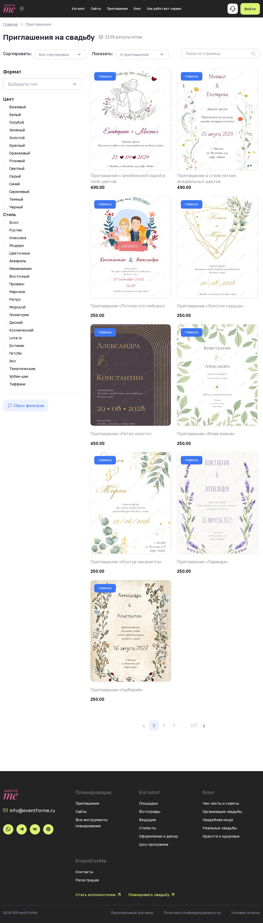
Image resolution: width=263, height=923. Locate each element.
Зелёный (17, 130)
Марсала (17, 291)
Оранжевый (19, 153)
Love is (15, 338)
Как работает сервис (164, 9)
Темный (16, 199)
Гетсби (15, 353)
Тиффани (17, 384)
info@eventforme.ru (32, 810)
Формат (12, 71)
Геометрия (19, 315)
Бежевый (17, 107)
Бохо (13, 222)
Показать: (102, 53)
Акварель (17, 261)
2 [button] (164, 725)
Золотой (17, 137)
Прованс (17, 284)
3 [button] (174, 725)
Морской (17, 307)
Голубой (16, 122)
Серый (15, 176)
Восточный (19, 276)
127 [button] (194, 725)
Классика (17, 238)
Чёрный (16, 207)
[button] (184, 725)
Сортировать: (17, 53)
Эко (12, 361)
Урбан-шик (19, 376)
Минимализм (20, 268)
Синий (14, 184)
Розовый (17, 161)
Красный (17, 145)
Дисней (16, 322)
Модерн (16, 245)
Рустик (15, 230)
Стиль (9, 214)
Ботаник (16, 345)
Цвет (8, 99)
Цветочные (19, 253)
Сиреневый (19, 191)
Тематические (22, 368)
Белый (15, 114)
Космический (21, 330)
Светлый (16, 168)
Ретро (15, 299)
